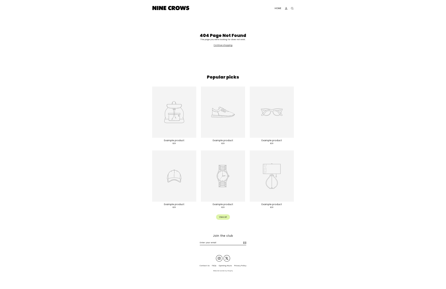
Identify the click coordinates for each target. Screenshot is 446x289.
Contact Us (205, 265)
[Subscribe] (244, 242)
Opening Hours (225, 265)
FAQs (214, 265)
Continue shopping (223, 45)
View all (223, 217)
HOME (278, 8)
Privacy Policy (240, 265)
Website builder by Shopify (223, 271)
